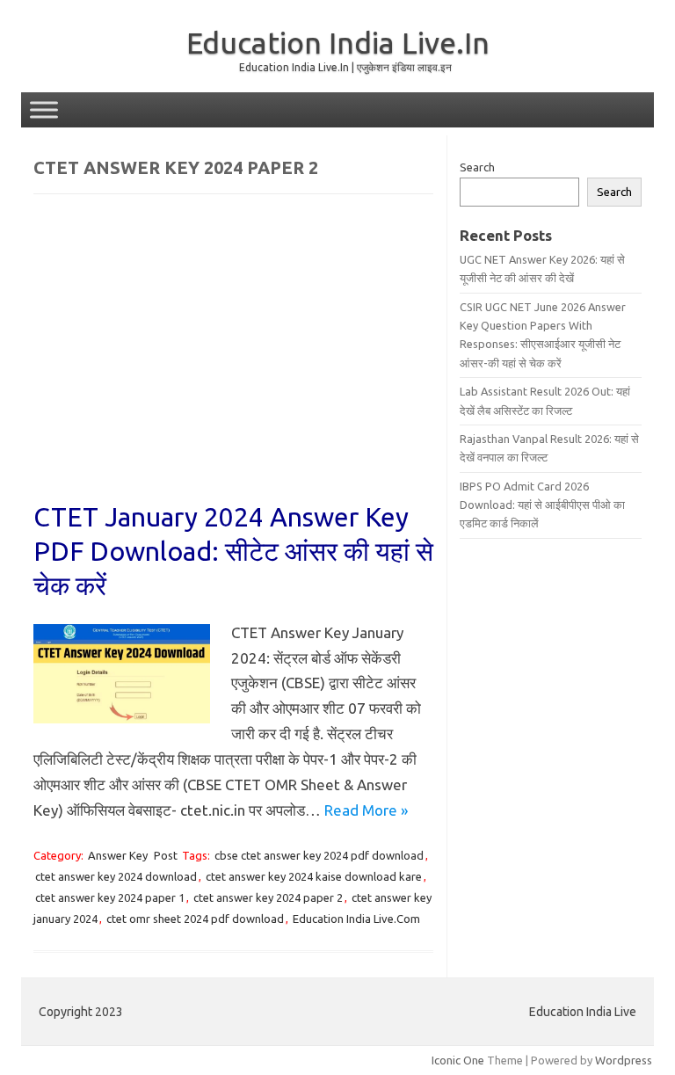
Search (477, 167)
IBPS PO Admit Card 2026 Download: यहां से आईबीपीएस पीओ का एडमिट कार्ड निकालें (542, 505)
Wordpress (623, 1060)
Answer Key (118, 855)
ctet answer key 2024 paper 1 (110, 897)
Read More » (366, 810)
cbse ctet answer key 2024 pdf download (319, 855)
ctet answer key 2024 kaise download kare (314, 876)
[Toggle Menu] (44, 109)
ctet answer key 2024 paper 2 (268, 897)
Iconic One (458, 1060)
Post (166, 855)
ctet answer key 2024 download (116, 876)
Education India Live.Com (356, 918)
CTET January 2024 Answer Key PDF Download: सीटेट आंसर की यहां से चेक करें (233, 551)
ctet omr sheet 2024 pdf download (195, 918)
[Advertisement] (233, 359)
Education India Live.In (338, 42)
